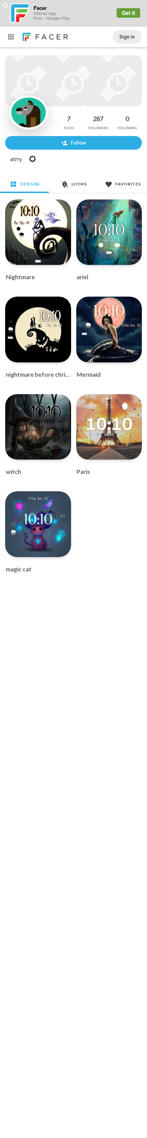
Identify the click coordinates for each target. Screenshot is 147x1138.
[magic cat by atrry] (38, 524)
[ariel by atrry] (109, 232)
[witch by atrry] (38, 427)
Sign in (127, 37)
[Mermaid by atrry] (109, 329)
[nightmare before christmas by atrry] (38, 329)
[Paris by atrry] (109, 427)
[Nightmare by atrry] (38, 232)
